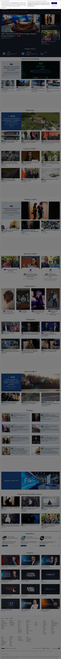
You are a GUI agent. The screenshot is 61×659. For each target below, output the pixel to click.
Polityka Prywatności (4, 7)
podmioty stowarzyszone (15, 2)
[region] (30, 4)
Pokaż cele (54, 5)
